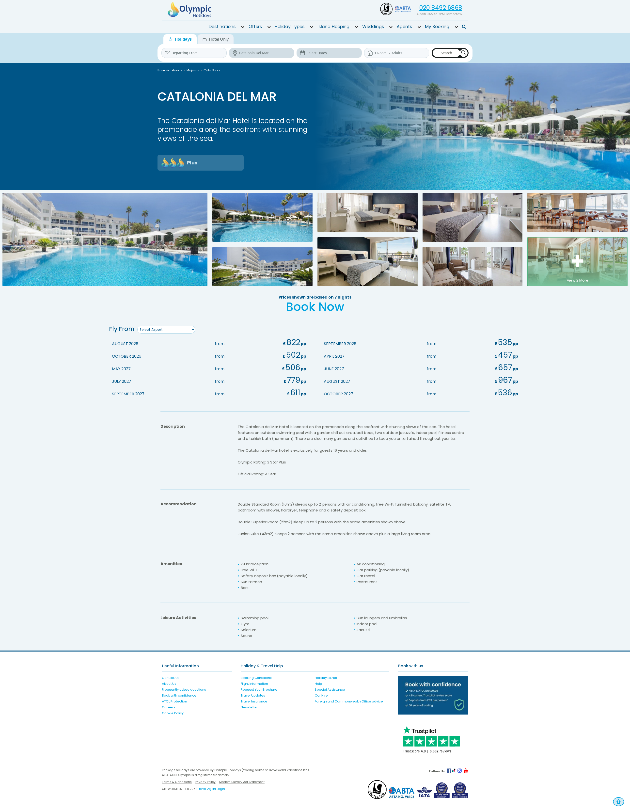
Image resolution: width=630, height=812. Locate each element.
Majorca (193, 70)
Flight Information (254, 683)
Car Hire (321, 695)
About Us (169, 683)
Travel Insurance (254, 701)
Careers (168, 707)
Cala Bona (212, 70)
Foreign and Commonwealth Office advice (349, 701)
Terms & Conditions (177, 782)
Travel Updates (253, 695)
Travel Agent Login (211, 789)
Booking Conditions (256, 677)
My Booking (437, 27)
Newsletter (249, 707)
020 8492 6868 (440, 8)
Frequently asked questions (184, 689)
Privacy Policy (205, 782)
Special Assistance (330, 689)
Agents (404, 27)
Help (318, 683)
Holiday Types (290, 27)
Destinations (222, 27)
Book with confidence (179, 695)
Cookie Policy (173, 713)
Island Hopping (333, 27)
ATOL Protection (174, 701)
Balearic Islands (170, 70)
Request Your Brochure (259, 689)
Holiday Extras (326, 677)
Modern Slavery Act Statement (242, 782)
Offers (255, 27)
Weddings (373, 27)
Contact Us (170, 677)
